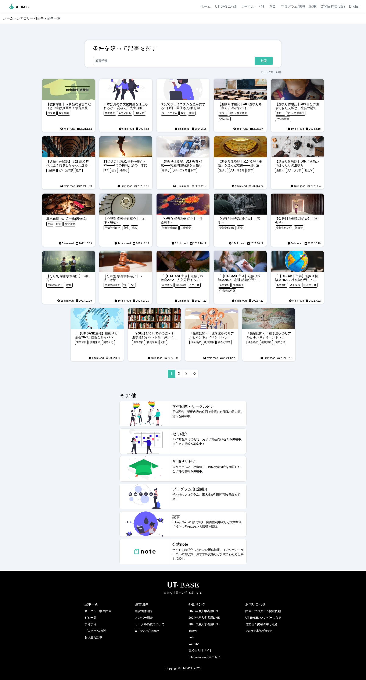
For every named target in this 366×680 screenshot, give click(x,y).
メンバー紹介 (144, 617)
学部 (273, 6)
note (191, 637)
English (354, 6)
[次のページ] (186, 374)
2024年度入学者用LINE (204, 617)
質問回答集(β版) (332, 6)
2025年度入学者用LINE (204, 624)
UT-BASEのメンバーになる (263, 617)
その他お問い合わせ (258, 630)
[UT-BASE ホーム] (19, 6)
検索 (264, 60)
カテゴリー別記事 (30, 18)
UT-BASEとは (226, 6)
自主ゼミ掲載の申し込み (261, 624)
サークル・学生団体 (98, 611)
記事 (312, 6)
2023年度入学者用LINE (204, 611)
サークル (247, 6)
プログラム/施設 (293, 6)
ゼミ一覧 (90, 617)
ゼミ (262, 6)
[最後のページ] (194, 374)
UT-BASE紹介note (147, 630)
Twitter (193, 630)
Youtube (194, 644)
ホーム (206, 6)
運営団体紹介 (144, 611)
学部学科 (90, 624)
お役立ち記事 (93, 637)
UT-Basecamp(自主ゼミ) (205, 657)
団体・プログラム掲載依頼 (263, 611)
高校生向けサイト (200, 650)
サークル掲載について (150, 624)
